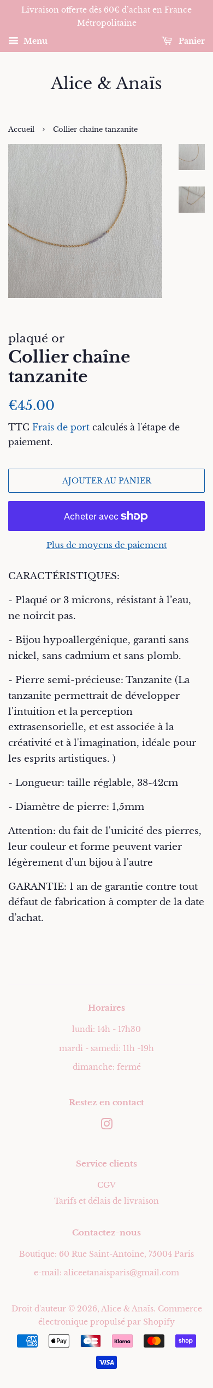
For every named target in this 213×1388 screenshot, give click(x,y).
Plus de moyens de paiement (106, 545)
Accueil (21, 129)
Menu (34, 41)
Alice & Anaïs (106, 84)
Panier (190, 41)
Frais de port (61, 427)
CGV (106, 1185)
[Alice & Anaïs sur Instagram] (106, 1126)
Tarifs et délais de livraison (106, 1201)
